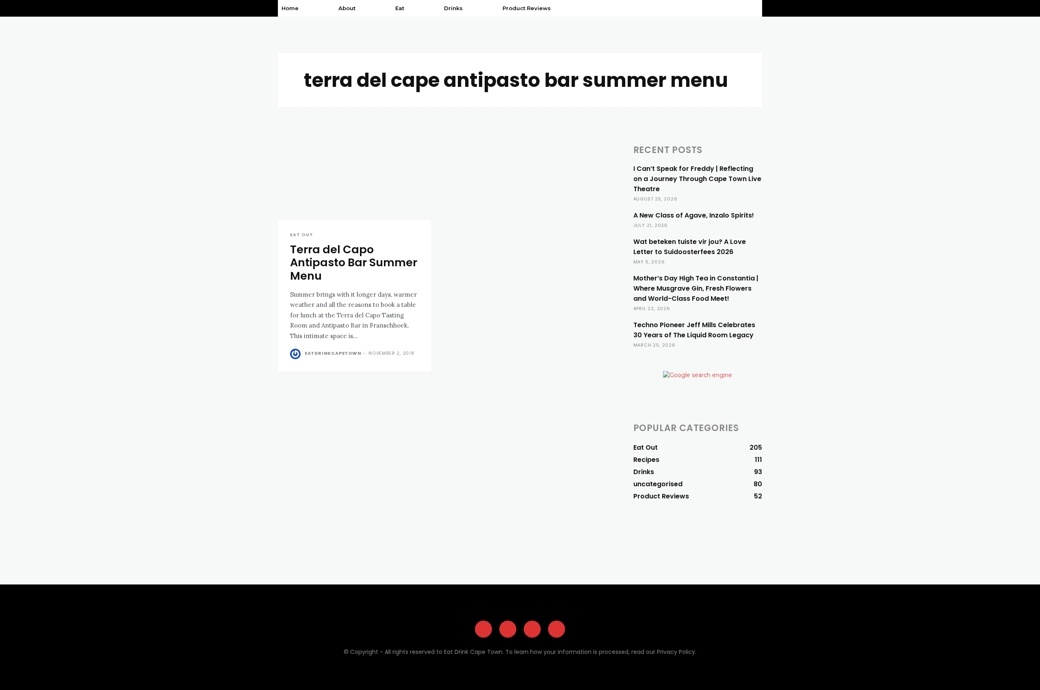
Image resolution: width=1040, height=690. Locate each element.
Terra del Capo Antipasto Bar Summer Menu (353, 262)
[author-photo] (296, 354)
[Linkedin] (556, 629)
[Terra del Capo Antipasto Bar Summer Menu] (354, 182)
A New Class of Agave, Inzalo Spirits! (693, 215)
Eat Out (301, 235)
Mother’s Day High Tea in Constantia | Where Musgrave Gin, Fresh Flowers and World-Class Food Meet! (695, 288)
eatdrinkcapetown (333, 353)
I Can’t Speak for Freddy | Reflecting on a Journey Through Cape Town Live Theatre (697, 179)
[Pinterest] (532, 629)
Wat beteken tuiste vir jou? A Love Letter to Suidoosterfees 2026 (689, 247)
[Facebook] (483, 629)
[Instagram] (507, 629)
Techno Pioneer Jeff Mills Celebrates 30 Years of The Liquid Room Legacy (694, 330)
